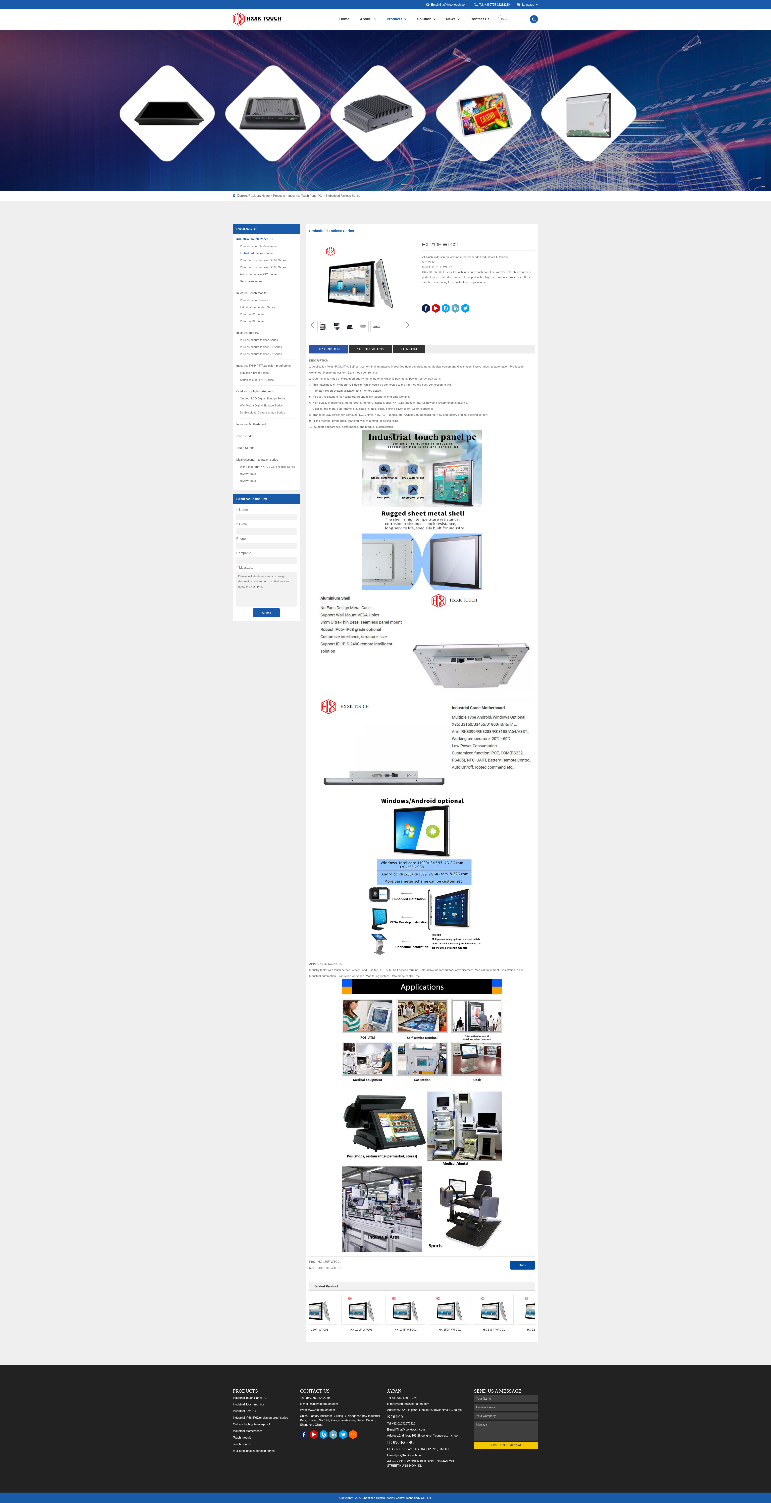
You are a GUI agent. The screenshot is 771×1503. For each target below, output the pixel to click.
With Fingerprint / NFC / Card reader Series (267, 466)
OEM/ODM (409, 349)
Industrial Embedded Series (257, 307)
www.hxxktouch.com (321, 1409)
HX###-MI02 (248, 473)
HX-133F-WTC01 (329, 1268)
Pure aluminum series (254, 300)
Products (394, 19)
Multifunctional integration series (257, 459)
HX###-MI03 (248, 480)
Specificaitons (370, 349)
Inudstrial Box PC (247, 332)
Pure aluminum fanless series (258, 246)
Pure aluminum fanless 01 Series (261, 346)
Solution (424, 19)
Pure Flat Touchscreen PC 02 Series (263, 260)
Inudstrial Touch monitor (251, 293)
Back (522, 1265)
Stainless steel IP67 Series (257, 379)
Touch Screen (245, 447)
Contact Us (480, 19)
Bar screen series (251, 281)
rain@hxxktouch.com (324, 1403)
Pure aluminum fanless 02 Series (261, 353)
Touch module (245, 436)
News (451, 19)
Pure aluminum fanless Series (259, 339)
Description (328, 349)
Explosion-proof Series (254, 372)
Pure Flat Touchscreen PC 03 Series (263, 267)
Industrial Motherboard (251, 424)
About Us (365, 23)
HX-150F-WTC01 (329, 1261)
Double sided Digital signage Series (262, 412)
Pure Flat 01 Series (252, 314)
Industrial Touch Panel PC (305, 195)
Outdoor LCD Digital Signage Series (263, 398)
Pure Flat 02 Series (252, 321)
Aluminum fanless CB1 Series (258, 274)
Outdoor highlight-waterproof (254, 391)
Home (344, 19)
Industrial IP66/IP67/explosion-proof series (264, 365)
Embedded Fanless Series (342, 195)
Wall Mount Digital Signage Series (261, 405)
